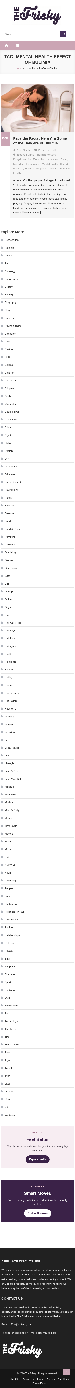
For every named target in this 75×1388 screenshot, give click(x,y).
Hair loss (10, 638)
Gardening (11, 568)
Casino (9, 349)
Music (8, 849)
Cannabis (10, 333)
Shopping (10, 966)
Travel (8, 1068)
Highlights (10, 661)
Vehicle (9, 1091)
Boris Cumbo (23, 150)
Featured (10, 513)
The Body (10, 1029)
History (9, 669)
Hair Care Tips (13, 622)
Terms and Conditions (58, 1379)
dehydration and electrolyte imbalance (35, 159)
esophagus (32, 163)
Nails (7, 857)
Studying (10, 989)
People (9, 888)
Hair (7, 614)
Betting (9, 294)
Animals (9, 247)
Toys (7, 1060)
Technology (11, 1021)
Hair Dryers (11, 630)
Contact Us (28, 1379)
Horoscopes (12, 693)
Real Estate (11, 919)
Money (9, 818)
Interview (10, 732)
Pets (7, 896)
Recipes (9, 927)
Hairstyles (10, 646)
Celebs (9, 364)
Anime (8, 255)
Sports (8, 982)
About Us (14, 1379)
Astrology (10, 271)
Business (10, 318)
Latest (40, 1379)
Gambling (10, 552)
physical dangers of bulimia (41, 168)
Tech (7, 1013)
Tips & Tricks (12, 1044)
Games (9, 560)
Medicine (10, 802)
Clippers (9, 388)
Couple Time (12, 411)
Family (8, 497)
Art (6, 263)
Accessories (12, 239)
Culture (9, 443)
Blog (7, 310)
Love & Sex (11, 771)
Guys (8, 607)
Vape (8, 1083)
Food (8, 521)
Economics (11, 466)
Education (10, 474)
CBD (7, 357)
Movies (9, 833)
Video (8, 1099)
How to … (10, 708)
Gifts (7, 575)
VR (6, 1107)
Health (53, 150)
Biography (10, 302)
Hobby (8, 677)
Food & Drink (12, 528)
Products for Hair (14, 911)
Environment (12, 489)
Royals (9, 950)
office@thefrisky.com (21, 1324)
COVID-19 (11, 419)
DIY (7, 458)
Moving (9, 841)
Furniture (10, 536)
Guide (8, 599)
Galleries (10, 544)
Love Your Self (13, 778)
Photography (12, 903)
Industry (9, 716)
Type (7, 1075)
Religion (9, 943)
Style (7, 997)
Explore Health (37, 1159)
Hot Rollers (11, 700)
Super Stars (11, 1005)
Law (7, 739)
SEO (7, 958)
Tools (8, 1052)
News (8, 872)
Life (7, 755)
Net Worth (10, 864)
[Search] (63, 34)
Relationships (12, 935)
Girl (7, 583)
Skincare (10, 974)
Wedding (10, 1114)
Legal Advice (12, 747)
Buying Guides (13, 325)
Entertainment (13, 482)
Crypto (8, 435)
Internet (9, 724)
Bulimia (30, 154)
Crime (8, 427)
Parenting (10, 880)
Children (9, 372)
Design (9, 450)
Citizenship (11, 380)
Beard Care (11, 278)
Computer (10, 403)
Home (8, 685)
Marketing (10, 794)
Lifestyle (9, 763)
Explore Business (38, 1213)
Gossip (9, 591)
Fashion (9, 505)
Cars (7, 341)
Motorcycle (11, 825)
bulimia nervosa (46, 154)
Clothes (9, 396)
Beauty (9, 286)
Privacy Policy (39, 1383)
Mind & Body (12, 810)
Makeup (9, 786)
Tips (7, 1036)
